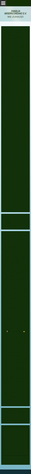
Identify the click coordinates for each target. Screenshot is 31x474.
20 (27, 401)
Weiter (4, 401)
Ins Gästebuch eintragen (22, 250)
